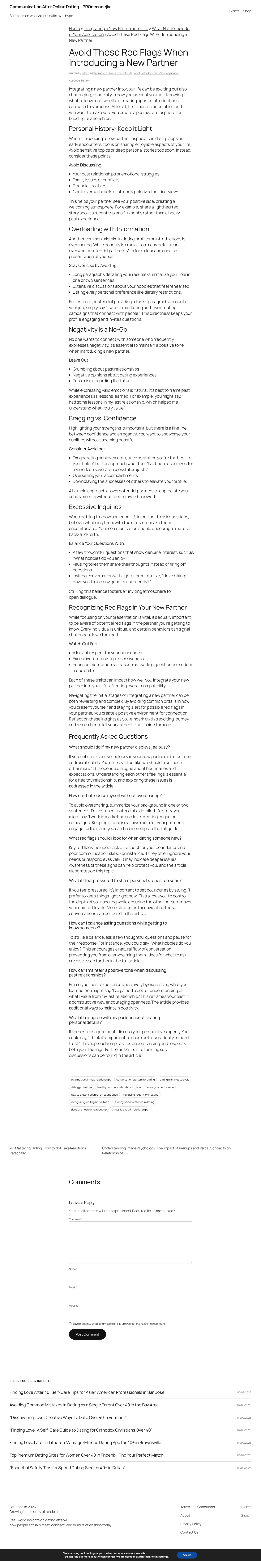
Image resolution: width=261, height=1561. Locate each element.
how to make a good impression (155, 1087)
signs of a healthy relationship (89, 1109)
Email (73, 1287)
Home (74, 28)
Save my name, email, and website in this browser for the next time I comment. (119, 1323)
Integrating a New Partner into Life (116, 28)
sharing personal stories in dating (134, 1102)
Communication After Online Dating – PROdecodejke (60, 7)
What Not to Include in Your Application (156, 73)
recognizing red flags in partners (90, 1102)
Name (73, 1269)
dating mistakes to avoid (174, 1079)
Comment (76, 1219)
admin (85, 73)
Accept (187, 1555)
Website (74, 1305)
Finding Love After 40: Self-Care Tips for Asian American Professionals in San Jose (87, 1392)
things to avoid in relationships (130, 1109)
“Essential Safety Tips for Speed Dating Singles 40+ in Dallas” (67, 1467)
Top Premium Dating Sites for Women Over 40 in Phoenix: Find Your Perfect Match (86, 1455)
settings (163, 1557)
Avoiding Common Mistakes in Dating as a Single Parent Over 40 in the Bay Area (84, 1405)
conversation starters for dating (135, 1079)
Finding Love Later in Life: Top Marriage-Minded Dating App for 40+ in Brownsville (85, 1442)
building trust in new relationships (91, 1079)
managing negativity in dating (140, 1094)
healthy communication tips (113, 1087)
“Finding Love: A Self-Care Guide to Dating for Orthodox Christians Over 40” (81, 1430)
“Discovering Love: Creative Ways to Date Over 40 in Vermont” (68, 1417)
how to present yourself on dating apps (94, 1094)
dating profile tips (81, 1087)
